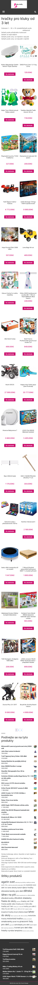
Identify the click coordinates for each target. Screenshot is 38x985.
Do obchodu (10, 74)
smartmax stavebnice (9, 928)
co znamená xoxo (29, 885)
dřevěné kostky (7, 898)
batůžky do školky (30, 882)
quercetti (11, 925)
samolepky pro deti (22, 925)
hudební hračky (28, 909)
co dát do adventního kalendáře (15, 885)
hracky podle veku (8, 904)
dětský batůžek (31, 895)
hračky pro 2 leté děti (18, 906)
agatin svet (8, 881)
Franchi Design (24, 983)
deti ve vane (6, 887)
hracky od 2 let (27, 901)
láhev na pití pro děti (15, 915)
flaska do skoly (8, 901)
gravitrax (18, 901)
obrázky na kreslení (27, 918)
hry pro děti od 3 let (19, 909)
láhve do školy (24, 915)
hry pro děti (9, 909)
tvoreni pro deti (21, 927)
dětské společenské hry (21, 895)
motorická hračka (15, 918)
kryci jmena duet (21, 912)
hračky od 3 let (7, 906)
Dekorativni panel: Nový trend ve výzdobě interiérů (18, 871)
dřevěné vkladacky (23, 898)
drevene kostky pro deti (12, 891)
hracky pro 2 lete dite (24, 904)
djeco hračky (27, 887)
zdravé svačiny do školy (28, 930)
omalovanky (6, 921)
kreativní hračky (7, 912)
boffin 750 (4, 885)
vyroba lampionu (15, 930)
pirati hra (16, 921)
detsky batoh (17, 888)
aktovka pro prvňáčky (20, 882)
